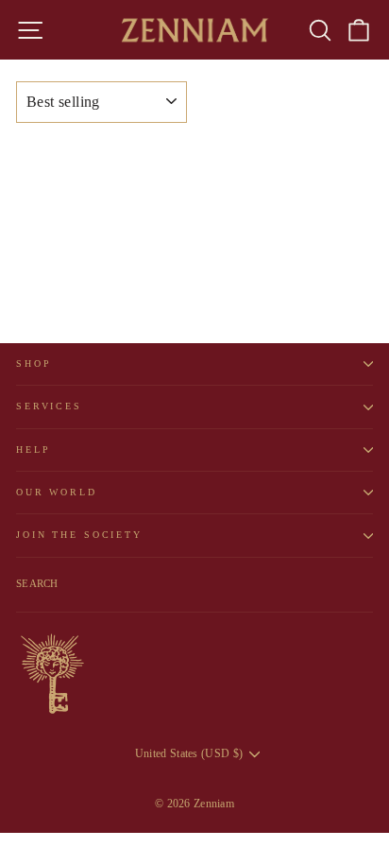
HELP (33, 449)
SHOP (33, 363)
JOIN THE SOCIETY (79, 534)
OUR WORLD (56, 492)
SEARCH (37, 583)
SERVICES (49, 406)
